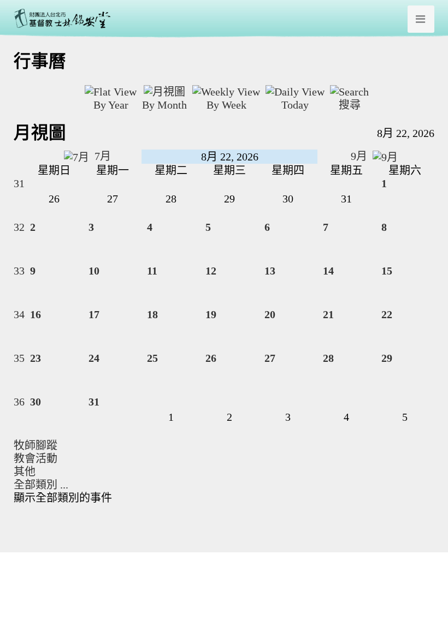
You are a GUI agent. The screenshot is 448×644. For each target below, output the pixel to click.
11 (152, 271)
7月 (101, 156)
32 (19, 227)
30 (35, 402)
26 (210, 358)
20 (269, 314)
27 (269, 358)
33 (19, 271)
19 (210, 314)
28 (328, 358)
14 (328, 271)
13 (269, 271)
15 (386, 271)
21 (328, 314)
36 (19, 402)
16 (35, 314)
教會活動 (35, 458)
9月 (360, 156)
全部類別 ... (41, 485)
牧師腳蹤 (35, 445)
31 (19, 183)
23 (35, 358)
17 (94, 314)
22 (386, 314)
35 (19, 358)
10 (94, 271)
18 (152, 314)
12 (210, 271)
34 (19, 314)
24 (94, 358)
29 (386, 358)
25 (152, 358)
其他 (25, 472)
